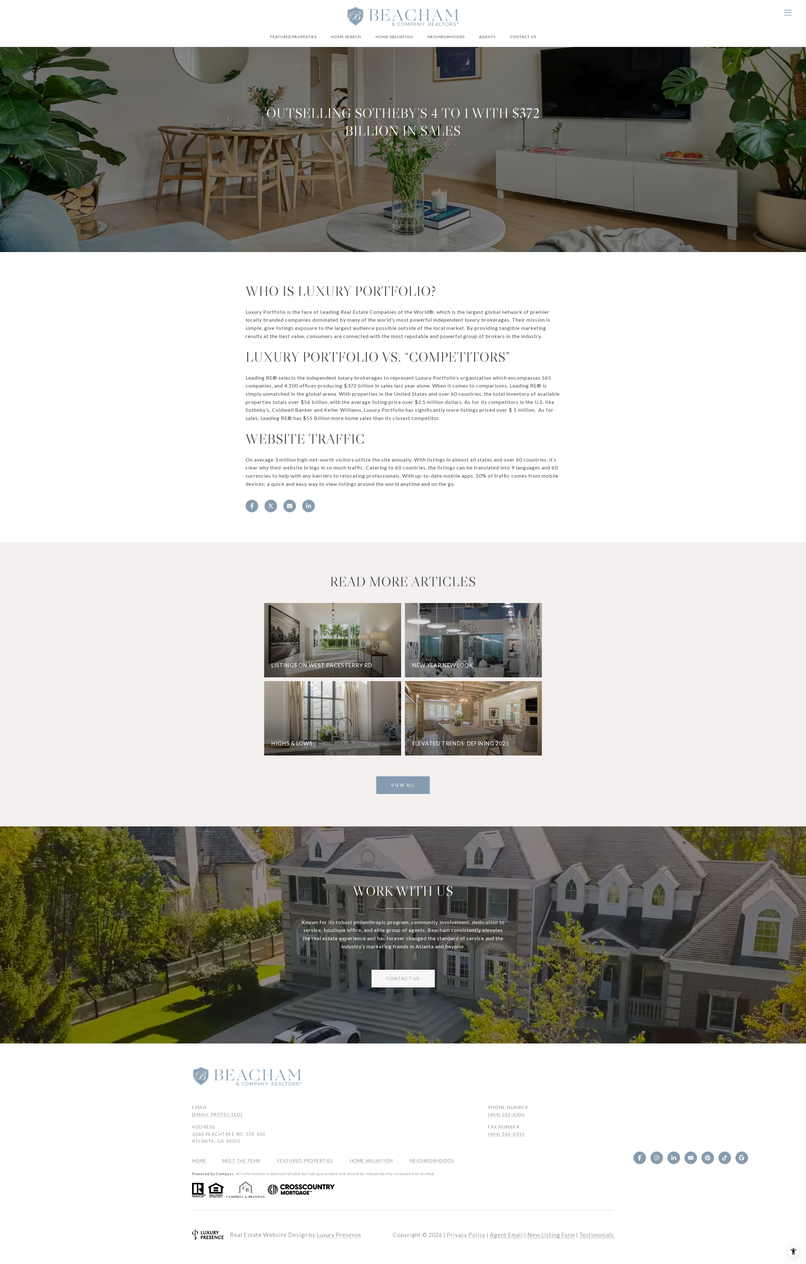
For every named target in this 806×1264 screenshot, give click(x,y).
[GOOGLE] (741, 1158)
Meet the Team (241, 1160)
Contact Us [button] (403, 978)
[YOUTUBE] (690, 1158)
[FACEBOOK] (639, 1158)
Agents (487, 36)
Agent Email (506, 1234)
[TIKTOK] (724, 1158)
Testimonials (596, 1234)
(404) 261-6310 (506, 1134)
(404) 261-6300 (506, 1114)
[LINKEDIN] (673, 1158)
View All (403, 785)
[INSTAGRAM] (656, 1158)
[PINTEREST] (707, 1158)
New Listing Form (551, 1234)
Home (199, 1160)
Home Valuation (394, 36)
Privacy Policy (466, 1234)
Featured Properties (293, 36)
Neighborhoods (446, 36)
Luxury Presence (339, 1234)
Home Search (346, 36)
